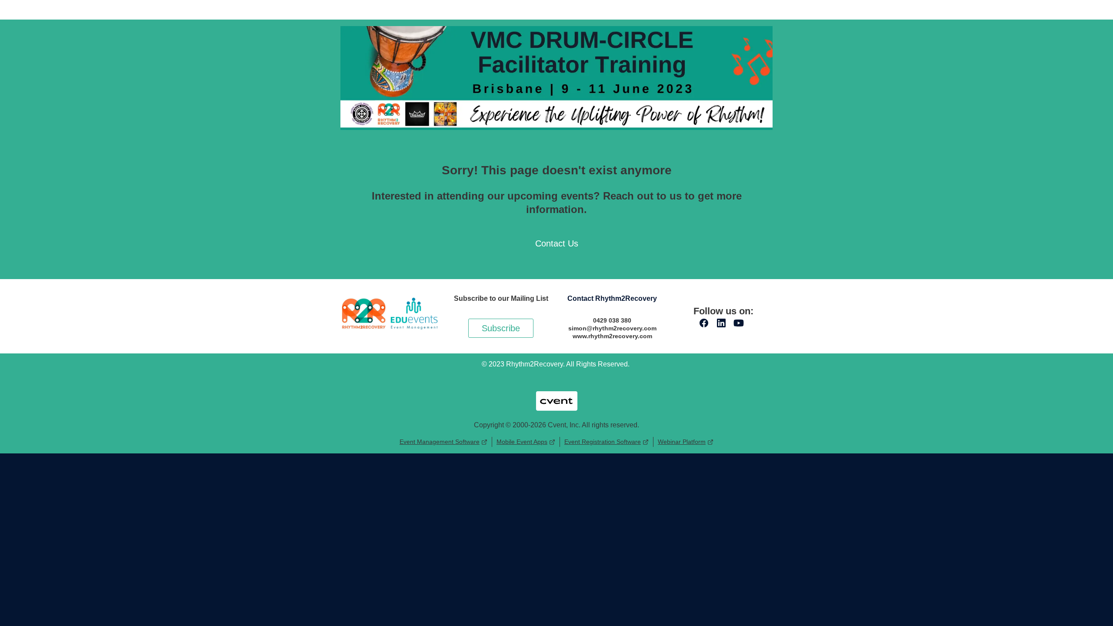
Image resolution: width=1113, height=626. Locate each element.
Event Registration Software (602, 441)
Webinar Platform (682, 441)
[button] (706, 326)
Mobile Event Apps (522, 441)
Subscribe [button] (501, 328)
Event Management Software (440, 441)
